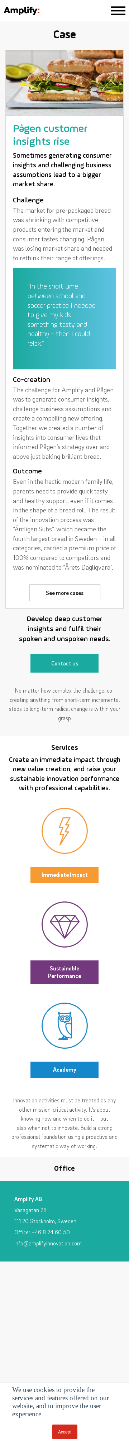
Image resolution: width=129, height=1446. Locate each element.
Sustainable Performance (64, 972)
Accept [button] (64, 1431)
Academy (64, 1069)
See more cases (64, 592)
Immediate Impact (65, 874)
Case (64, 35)
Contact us (64, 663)
